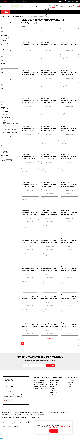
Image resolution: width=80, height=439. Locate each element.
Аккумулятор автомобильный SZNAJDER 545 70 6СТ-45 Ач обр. (49, 184)
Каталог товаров (6, 12)
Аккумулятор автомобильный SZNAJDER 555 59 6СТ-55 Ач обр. (69, 72)
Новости (70, 384)
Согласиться (54, 431)
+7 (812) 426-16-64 (54, 5)
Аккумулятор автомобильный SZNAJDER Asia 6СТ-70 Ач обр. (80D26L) (30, 240)
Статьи (69, 386)
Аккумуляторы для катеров (41, 388)
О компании (14, 1)
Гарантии (24, 1)
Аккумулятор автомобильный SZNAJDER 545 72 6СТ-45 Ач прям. (69, 184)
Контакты (70, 382)
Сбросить (10, 160)
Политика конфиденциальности (9, 426)
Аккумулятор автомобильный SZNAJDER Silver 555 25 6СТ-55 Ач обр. (69, 268)
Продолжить (2, 438)
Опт (28, 1)
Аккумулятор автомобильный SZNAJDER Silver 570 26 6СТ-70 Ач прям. (49, 324)
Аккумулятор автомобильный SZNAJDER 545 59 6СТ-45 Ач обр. (30, 44)
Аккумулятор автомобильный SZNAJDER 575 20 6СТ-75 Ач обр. (30, 128)
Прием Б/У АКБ (54, 392)
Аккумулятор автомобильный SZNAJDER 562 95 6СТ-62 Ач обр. (49, 100)
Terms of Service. (36, 417)
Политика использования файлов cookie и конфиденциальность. (58, 427)
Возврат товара (54, 384)
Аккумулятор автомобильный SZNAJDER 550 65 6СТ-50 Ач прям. (30, 72)
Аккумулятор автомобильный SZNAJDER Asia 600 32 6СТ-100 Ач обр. (69, 240)
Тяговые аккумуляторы (40, 386)
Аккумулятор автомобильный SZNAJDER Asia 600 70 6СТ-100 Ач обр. (30, 268)
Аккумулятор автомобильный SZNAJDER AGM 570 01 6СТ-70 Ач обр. (30, 156)
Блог (19, 1)
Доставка (52, 386)
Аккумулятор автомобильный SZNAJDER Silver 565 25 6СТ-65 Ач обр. (30, 324)
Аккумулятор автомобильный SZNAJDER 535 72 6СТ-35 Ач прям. (30, 184)
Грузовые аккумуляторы (40, 384)
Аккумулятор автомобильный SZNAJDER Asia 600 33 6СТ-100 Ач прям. (49, 240)
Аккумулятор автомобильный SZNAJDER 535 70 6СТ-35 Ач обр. (69, 156)
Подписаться (50, 365)
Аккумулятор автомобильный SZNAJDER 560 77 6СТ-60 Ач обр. (30, 100)
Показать (4, 160)
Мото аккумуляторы (39, 382)
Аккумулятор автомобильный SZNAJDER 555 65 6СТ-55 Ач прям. (49, 72)
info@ (9, 388)
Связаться (37, 11)
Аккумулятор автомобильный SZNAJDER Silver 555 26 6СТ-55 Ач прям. (30, 296)
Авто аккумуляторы (39, 380)
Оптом (51, 394)
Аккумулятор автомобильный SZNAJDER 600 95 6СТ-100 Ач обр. (49, 128)
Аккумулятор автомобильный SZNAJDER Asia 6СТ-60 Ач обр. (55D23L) (30, 212)
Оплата (52, 388)
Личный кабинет (54, 380)
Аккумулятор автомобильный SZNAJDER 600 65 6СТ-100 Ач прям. (69, 128)
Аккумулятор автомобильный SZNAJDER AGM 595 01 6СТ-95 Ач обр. (49, 156)
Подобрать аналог (30, 50)
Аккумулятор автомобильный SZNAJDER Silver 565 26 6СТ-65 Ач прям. (69, 296)
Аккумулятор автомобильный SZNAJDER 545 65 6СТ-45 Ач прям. (49, 44)
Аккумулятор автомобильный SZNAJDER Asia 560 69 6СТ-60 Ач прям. (49, 212)
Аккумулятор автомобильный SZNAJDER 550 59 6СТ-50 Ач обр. (69, 44)
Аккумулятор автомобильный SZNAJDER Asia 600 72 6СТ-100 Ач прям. (49, 268)
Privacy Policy (26, 417)
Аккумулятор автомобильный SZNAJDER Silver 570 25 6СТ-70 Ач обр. (69, 324)
